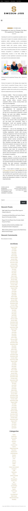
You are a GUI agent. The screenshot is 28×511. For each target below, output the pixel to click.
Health (14, 463)
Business (14, 441)
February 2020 (14, 371)
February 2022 (14, 339)
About (2, 1)
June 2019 (14, 385)
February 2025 (14, 277)
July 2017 (14, 422)
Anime (14, 434)
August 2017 (14, 421)
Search (3, 200)
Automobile (14, 438)
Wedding (14, 499)
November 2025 (14, 262)
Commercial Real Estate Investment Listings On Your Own (20, 189)
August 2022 (14, 329)
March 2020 (14, 369)
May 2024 (14, 293)
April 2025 (14, 274)
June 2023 (14, 312)
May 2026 (14, 252)
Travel (14, 492)
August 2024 (14, 288)
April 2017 (14, 427)
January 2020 (14, 373)
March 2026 (14, 255)
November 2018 (14, 397)
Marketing (14, 472)
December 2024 (14, 281)
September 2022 (14, 327)
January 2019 (14, 393)
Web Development (14, 497)
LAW (14, 470)
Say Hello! (19, 1)
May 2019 (14, 387)
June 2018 (14, 405)
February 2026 (14, 257)
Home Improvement (14, 467)
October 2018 (14, 398)
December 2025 (14, 260)
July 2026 (14, 249)
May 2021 (14, 346)
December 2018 (14, 395)
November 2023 (14, 303)
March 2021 (14, 349)
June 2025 (14, 271)
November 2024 (14, 283)
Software (14, 487)
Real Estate (14, 480)
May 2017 (14, 426)
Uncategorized (14, 494)
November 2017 (14, 415)
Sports (14, 489)
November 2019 (14, 376)
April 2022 (14, 335)
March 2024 (14, 296)
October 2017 (14, 417)
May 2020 (14, 366)
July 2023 (14, 310)
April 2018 (14, 407)
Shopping (14, 484)
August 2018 (14, 402)
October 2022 (14, 325)
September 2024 (14, 286)
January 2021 (14, 352)
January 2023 (14, 320)
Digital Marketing (14, 448)
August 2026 (14, 247)
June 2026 (14, 250)
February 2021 (14, 351)
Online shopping (14, 475)
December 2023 (14, 301)
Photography (14, 479)
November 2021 (14, 344)
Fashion (14, 455)
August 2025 (14, 267)
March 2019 (14, 390)
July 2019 (14, 383)
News (14, 473)
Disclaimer (13, 1)
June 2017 (14, 424)
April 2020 (14, 368)
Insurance (14, 468)
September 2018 (14, 400)
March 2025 (14, 276)
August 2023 (14, 308)
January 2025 (14, 279)
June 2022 (14, 332)
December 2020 (14, 354)
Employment (14, 451)
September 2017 (14, 419)
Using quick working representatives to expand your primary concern (6, 190)
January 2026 (14, 259)
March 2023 (14, 317)
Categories (6, 1)
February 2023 (14, 318)
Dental (14, 446)
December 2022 (14, 322)
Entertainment (14, 453)
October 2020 (14, 358)
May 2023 (14, 313)
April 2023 (14, 315)
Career (14, 443)
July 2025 (14, 269)
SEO (14, 482)
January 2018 (14, 412)
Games (14, 460)
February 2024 (14, 298)
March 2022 (14, 337)
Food (14, 458)
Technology (14, 490)
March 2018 (14, 409)
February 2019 (14, 392)
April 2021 (14, 347)
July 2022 (14, 330)
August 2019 (14, 381)
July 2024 (14, 289)
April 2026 (14, 254)
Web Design (14, 496)
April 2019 (14, 388)
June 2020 (14, 364)
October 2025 (14, 264)
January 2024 (14, 300)
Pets (14, 477)
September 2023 (14, 306)
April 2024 (14, 294)
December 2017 (14, 414)
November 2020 (14, 356)
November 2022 (14, 323)
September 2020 (14, 359)
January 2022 (14, 341)
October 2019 (14, 378)
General (14, 462)
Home (14, 465)
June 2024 (14, 291)
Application (14, 436)
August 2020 (14, 361)
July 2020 (14, 363)
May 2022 (14, 334)
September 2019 (14, 380)
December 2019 (14, 375)
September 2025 (14, 266)
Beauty (14, 439)
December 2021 (14, 342)
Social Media (14, 485)
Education (10, 28)
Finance (14, 456)
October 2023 (14, 305)
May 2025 (14, 272)
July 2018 (14, 404)
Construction (14, 444)
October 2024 (14, 284)
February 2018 (14, 410)
